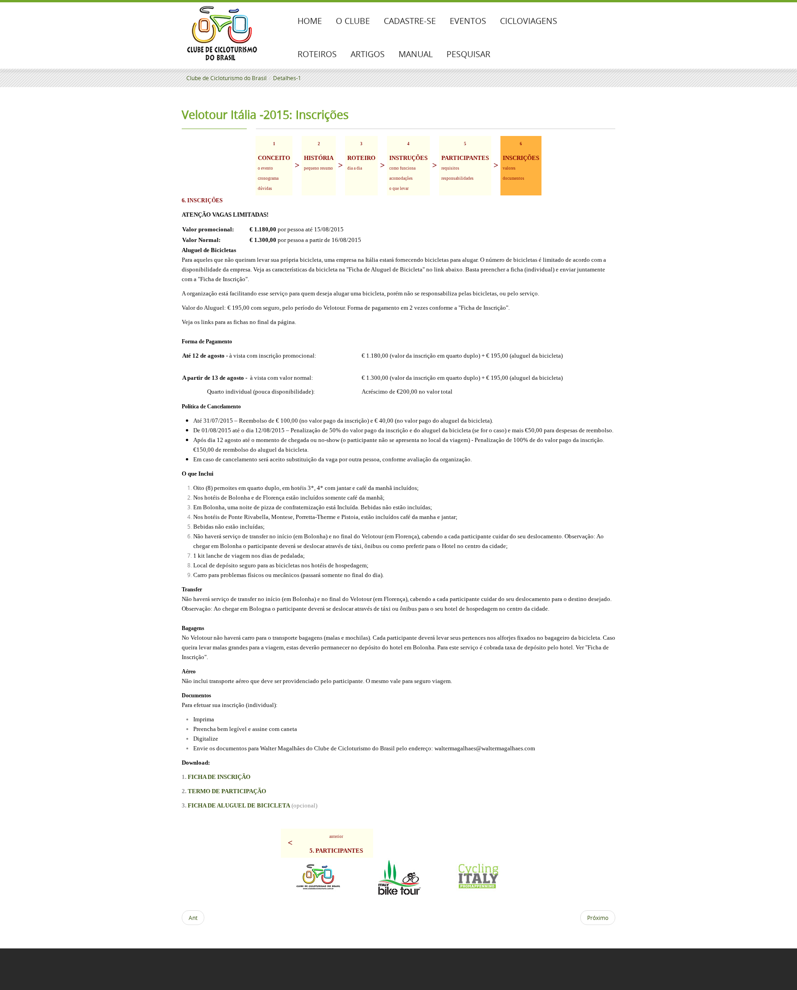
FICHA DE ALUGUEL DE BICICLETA (239, 805)
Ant (193, 917)
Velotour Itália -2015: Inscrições (265, 114)
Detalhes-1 (287, 78)
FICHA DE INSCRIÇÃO (219, 776)
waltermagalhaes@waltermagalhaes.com (484, 748)
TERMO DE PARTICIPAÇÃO (227, 791)
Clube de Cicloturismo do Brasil (226, 78)
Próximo (597, 917)
